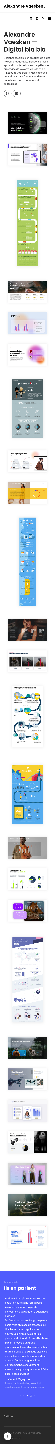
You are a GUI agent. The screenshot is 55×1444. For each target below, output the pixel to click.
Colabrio (36, 1433)
